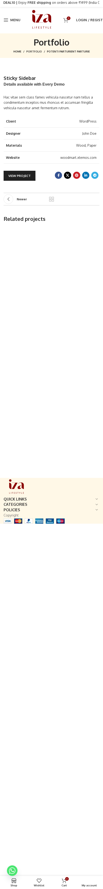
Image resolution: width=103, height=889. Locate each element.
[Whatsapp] (12, 870)
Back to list (51, 199)
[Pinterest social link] (76, 175)
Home (17, 51)
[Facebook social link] (58, 175)
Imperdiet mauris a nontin (30, 241)
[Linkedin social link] (85, 175)
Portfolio (34, 51)
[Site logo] (42, 20)
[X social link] (67, 175)
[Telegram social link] (94, 175)
